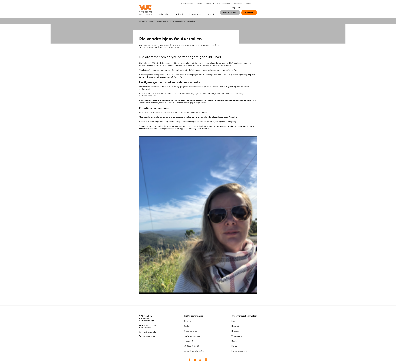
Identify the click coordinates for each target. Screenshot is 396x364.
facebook (189, 359)
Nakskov (234, 341)
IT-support (188, 341)
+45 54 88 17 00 (148, 336)
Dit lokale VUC (194, 14)
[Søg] (255, 8)
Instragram (206, 359)
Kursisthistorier (163, 21)
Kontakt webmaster (192, 336)
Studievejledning (187, 3)
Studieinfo (210, 14)
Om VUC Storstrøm (223, 3)
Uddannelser (164, 14)
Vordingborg (236, 336)
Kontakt (249, 3)
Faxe (233, 321)
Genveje (187, 321)
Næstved (235, 326)
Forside (142, 21)
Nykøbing (235, 331)
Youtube (200, 359)
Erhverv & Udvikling (204, 3)
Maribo (234, 346)
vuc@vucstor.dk (149, 332)
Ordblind (179, 14)
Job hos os (238, 3)
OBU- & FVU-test (229, 12)
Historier (151, 21)
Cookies (187, 326)
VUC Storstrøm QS (191, 346)
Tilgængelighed (190, 331)
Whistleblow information (194, 351)
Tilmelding (249, 12)
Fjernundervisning (239, 351)
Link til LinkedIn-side (194, 359)
